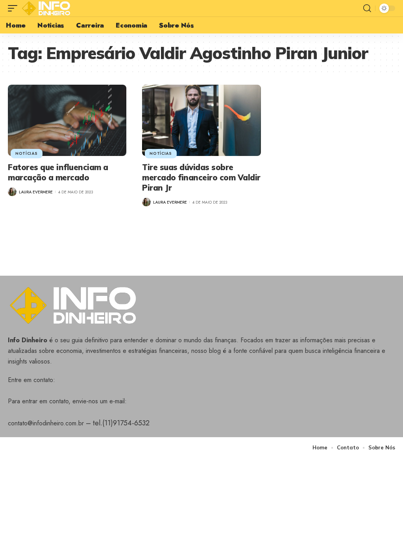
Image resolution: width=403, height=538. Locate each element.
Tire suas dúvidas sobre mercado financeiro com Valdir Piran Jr (201, 177)
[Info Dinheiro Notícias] (47, 8)
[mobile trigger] (14, 8)
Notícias (26, 153)
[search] (367, 8)
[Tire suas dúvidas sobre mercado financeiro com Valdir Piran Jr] (201, 120)
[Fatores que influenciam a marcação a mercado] (67, 120)
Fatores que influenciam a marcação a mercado (58, 172)
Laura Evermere (36, 192)
